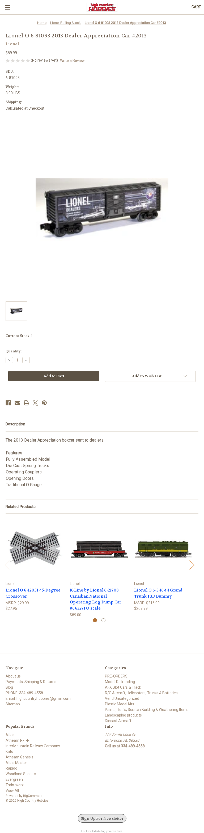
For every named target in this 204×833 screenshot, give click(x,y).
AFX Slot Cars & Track (123, 687)
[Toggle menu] (7, 7)
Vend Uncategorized (122, 698)
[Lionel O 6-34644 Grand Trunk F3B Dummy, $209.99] (163, 548)
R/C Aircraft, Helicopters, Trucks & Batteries (141, 693)
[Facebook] (8, 403)
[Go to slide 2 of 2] (103, 620)
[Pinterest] (44, 403)
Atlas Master (16, 763)
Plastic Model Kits (119, 704)
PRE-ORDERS (116, 676)
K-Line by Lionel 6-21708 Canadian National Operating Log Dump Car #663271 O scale (95, 599)
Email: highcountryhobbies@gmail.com (38, 698)
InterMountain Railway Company (33, 746)
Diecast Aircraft (118, 721)
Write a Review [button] (72, 60)
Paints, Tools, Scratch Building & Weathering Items (147, 709)
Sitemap (13, 704)
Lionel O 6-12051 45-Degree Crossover (33, 593)
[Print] (26, 403)
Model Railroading (120, 682)
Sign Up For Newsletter (102, 818)
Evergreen (14, 779)
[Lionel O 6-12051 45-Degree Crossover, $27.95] (34, 548)
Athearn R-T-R (17, 740)
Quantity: (14, 351)
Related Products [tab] (21, 506)
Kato (9, 751)
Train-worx (15, 785)
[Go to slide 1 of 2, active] (95, 620)
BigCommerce (33, 796)
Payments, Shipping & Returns (31, 682)
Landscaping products (123, 715)
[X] (35, 403)
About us (13, 676)
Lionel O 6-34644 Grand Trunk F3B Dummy (158, 593)
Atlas (10, 735)
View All (12, 790)
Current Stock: (19, 336)
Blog (9, 687)
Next (191, 564)
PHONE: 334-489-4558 (24, 693)
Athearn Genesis (19, 757)
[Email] (17, 403)
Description (15, 424)
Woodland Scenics (21, 774)
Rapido (11, 768)
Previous (7, 564)
